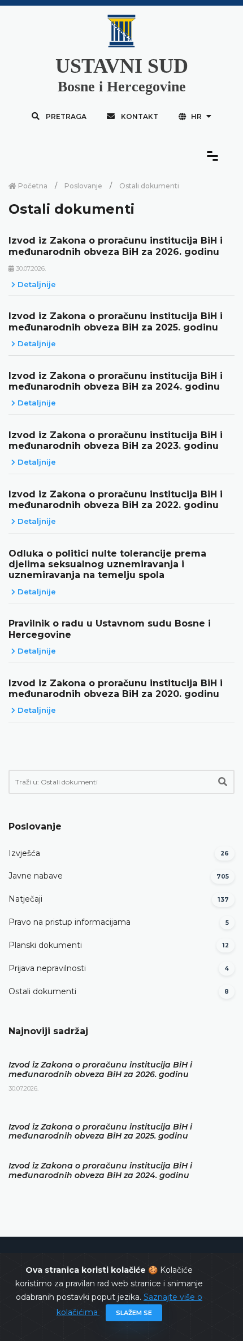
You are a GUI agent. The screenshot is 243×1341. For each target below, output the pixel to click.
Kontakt (138, 116)
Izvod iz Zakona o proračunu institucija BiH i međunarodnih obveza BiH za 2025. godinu (115, 321)
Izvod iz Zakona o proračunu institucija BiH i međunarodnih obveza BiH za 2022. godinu (115, 499)
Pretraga (65, 116)
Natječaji (25, 899)
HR (196, 116)
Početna (31, 186)
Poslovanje (83, 186)
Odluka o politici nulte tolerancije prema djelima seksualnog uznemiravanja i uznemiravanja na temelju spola (107, 564)
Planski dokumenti (45, 945)
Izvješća (24, 853)
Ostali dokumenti (42, 991)
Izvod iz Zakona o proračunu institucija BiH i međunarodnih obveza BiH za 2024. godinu (115, 381)
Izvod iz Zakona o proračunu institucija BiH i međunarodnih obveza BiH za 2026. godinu (115, 246)
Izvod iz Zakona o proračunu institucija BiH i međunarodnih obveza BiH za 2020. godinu (115, 688)
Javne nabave (35, 876)
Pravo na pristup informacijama (69, 922)
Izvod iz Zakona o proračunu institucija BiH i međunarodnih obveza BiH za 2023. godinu (115, 440)
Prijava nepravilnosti (47, 968)
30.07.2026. (30, 268)
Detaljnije (35, 284)
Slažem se (134, 1313)
